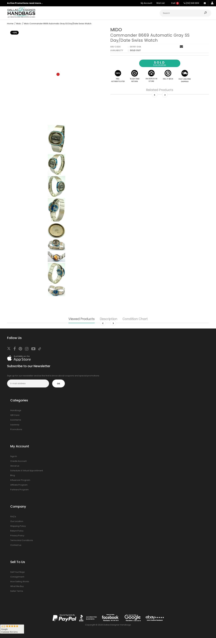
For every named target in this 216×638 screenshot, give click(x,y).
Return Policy (16, 530)
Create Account (18, 461)
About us (14, 465)
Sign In (13, 456)
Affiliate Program (19, 484)
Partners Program (19, 489)
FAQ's (13, 516)
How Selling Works (19, 581)
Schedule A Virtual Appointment (26, 470)
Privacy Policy (17, 535)
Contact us (15, 545)
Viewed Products (81, 319)
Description (108, 319)
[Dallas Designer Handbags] (21, 17)
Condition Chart (135, 319)
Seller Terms (16, 591)
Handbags (15, 410)
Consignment (17, 576)
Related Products (159, 90)
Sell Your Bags (17, 572)
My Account (146, 3)
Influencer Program (20, 480)
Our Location (16, 521)
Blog (12, 475)
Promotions (16, 429)
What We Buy (17, 586)
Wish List (160, 3)
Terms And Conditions (21, 540)
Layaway (14, 424)
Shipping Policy (18, 526)
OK (58, 383)
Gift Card (14, 415)
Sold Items (15, 419)
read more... (36, 3)
